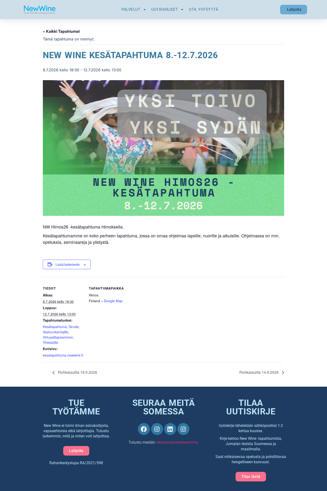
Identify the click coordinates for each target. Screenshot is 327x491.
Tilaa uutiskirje (250, 407)
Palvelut (130, 9)
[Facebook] (144, 429)
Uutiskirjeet (164, 9)
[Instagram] (157, 429)
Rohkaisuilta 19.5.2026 (77, 372)
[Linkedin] (170, 429)
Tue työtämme (76, 407)
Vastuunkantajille (55, 331)
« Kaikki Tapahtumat (61, 31)
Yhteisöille (50, 342)
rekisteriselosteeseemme (176, 442)
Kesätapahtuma (55, 326)
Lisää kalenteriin (68, 265)
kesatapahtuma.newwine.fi (63, 355)
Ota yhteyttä (203, 9)
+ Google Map (112, 300)
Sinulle (74, 326)
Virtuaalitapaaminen (58, 337)
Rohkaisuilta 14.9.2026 (259, 372)
